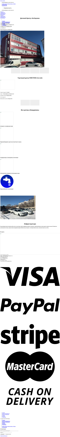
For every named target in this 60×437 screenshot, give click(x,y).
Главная (3, 21)
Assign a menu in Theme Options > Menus (9, 3)
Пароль (1, 432)
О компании (4, 25)
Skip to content (2, 0)
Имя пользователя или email (5, 430)
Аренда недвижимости (5, 413)
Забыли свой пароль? (3, 435)
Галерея (3, 23)
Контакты (3, 416)
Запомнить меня (8, 434)
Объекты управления (5, 414)
